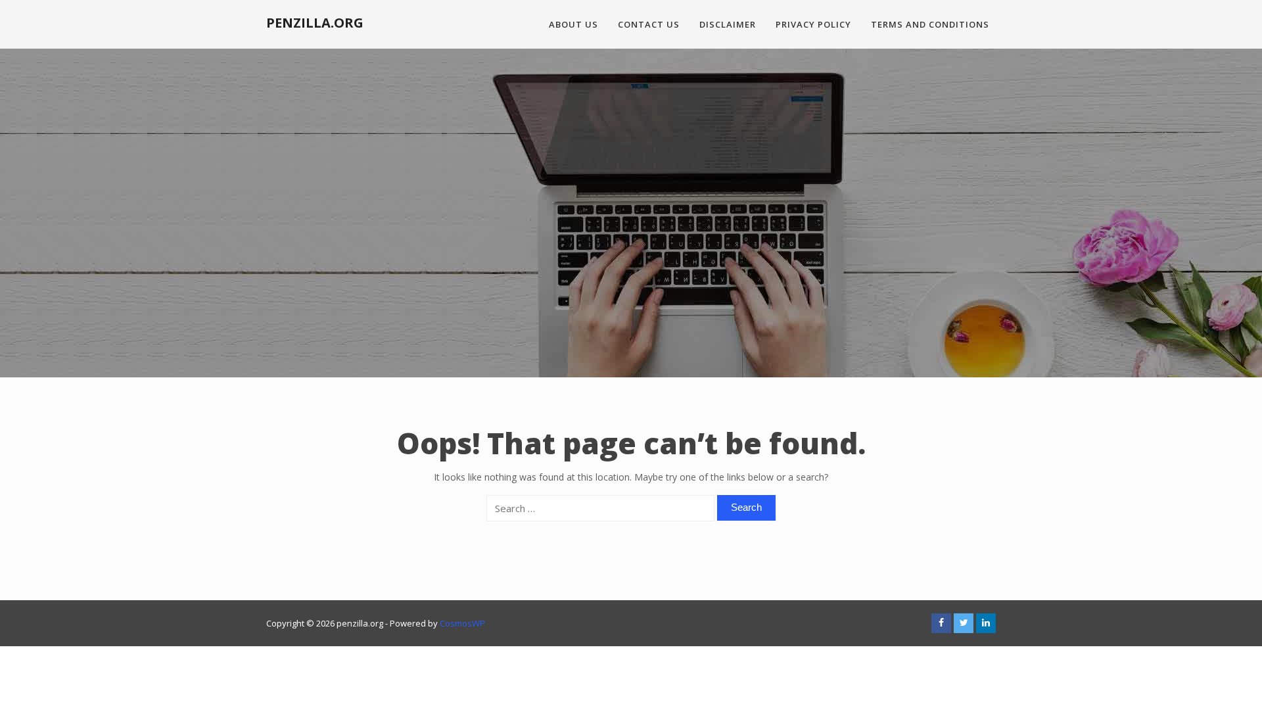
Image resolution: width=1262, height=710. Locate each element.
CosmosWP (462, 623)
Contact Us (649, 24)
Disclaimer (727, 24)
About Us (573, 24)
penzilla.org (314, 23)
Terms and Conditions (930, 24)
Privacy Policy (813, 24)
